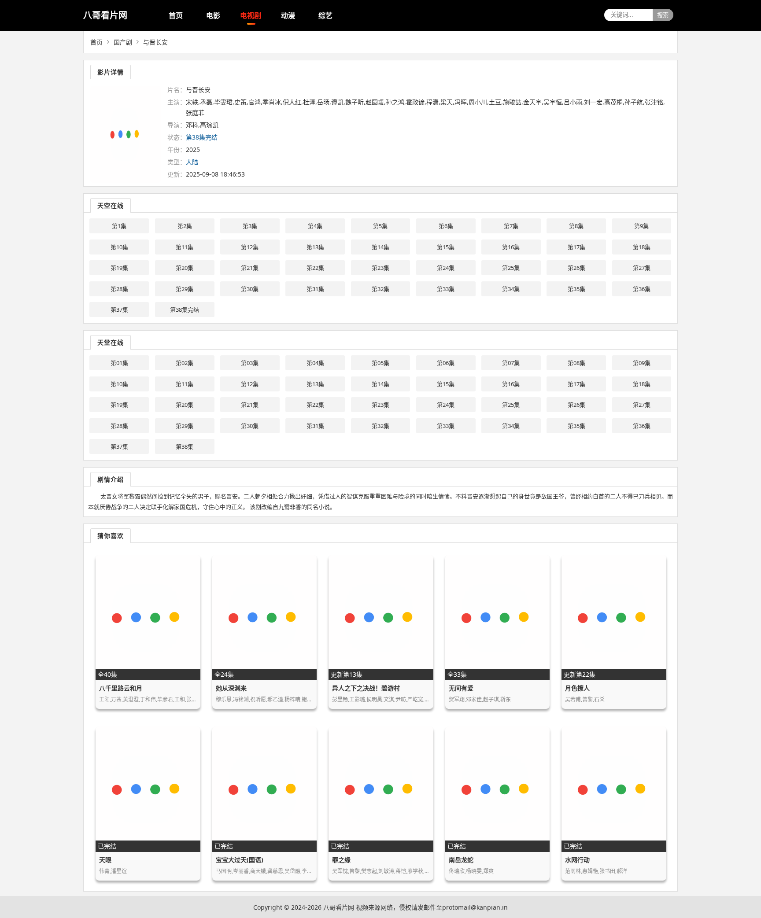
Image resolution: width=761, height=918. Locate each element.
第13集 (315, 247)
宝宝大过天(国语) (239, 859)
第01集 (119, 363)
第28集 (119, 289)
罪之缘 (341, 859)
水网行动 (577, 859)
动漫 (288, 15)
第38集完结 (184, 309)
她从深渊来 (231, 688)
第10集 (119, 247)
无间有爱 (461, 688)
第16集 (511, 247)
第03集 (250, 363)
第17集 (576, 247)
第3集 (250, 226)
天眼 (105, 859)
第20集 (184, 268)
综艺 (325, 15)
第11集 (184, 247)
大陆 (192, 162)
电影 (213, 15)
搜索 (663, 15)
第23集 (380, 268)
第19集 (119, 268)
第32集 (380, 289)
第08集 (576, 363)
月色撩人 (577, 688)
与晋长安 (155, 42)
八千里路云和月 (120, 688)
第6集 (446, 226)
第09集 (641, 363)
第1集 (119, 226)
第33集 (445, 289)
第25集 (511, 268)
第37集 (119, 309)
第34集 (511, 289)
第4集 (315, 226)
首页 (176, 15)
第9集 (641, 226)
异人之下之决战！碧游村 (366, 688)
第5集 (380, 226)
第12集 (250, 247)
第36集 (641, 289)
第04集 (315, 363)
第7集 (511, 226)
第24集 (445, 268)
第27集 (641, 268)
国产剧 (123, 42)
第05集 (380, 363)
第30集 (250, 289)
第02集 (184, 363)
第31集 (315, 289)
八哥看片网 (105, 15)
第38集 (184, 446)
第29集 (184, 289)
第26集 (576, 268)
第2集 (184, 226)
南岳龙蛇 (461, 859)
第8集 (576, 226)
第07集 (511, 363)
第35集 (576, 289)
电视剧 (250, 15)
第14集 (380, 247)
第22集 (315, 268)
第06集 (445, 363)
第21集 (250, 268)
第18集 (641, 247)
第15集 (445, 247)
